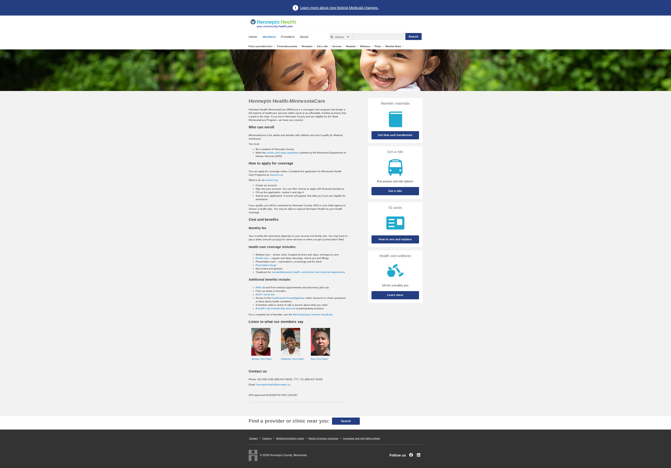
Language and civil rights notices (361, 438)
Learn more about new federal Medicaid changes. (339, 8)
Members (269, 37)
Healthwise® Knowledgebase (288, 298)
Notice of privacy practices (323, 438)
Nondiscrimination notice (290, 438)
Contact (253, 438)
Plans (378, 46)
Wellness (365, 46)
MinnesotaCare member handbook (313, 314)
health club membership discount (276, 308)
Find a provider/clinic (261, 46)
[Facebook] (411, 455)
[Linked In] (419, 455)
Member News (393, 46)
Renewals (307, 46)
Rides (259, 287)
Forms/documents (287, 46)
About (304, 37)
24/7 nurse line (266, 294)
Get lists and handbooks (395, 135)
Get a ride (322, 46)
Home (253, 37)
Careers (267, 438)
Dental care (262, 258)
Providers (288, 37)
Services (337, 46)
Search (346, 421)
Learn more (395, 295)
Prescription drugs (266, 265)
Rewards (351, 46)
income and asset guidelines (282, 152)
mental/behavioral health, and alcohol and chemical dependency (308, 272)
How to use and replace (395, 239)
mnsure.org (276, 174)
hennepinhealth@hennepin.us (273, 384)
